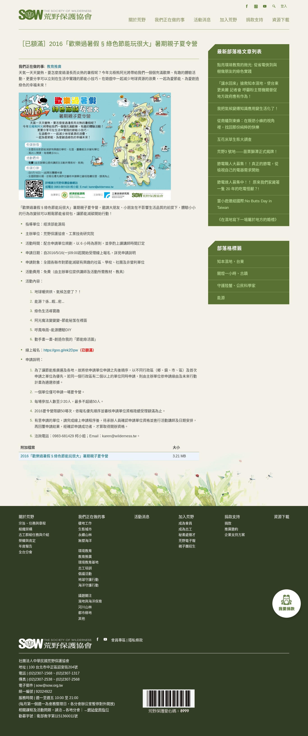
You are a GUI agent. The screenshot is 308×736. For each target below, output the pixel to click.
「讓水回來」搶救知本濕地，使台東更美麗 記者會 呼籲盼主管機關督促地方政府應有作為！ (247, 90)
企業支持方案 (235, 535)
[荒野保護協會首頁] (55, 643)
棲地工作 (85, 523)
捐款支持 (254, 20)
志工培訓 (85, 568)
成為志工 (185, 529)
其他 (81, 618)
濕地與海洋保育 (90, 601)
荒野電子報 (187, 540)
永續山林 (85, 535)
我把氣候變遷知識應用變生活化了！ (247, 109)
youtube (265, 6)
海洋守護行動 (88, 585)
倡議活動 (85, 574)
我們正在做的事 (170, 20)
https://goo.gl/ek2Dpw (61, 350)
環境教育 (85, 551)
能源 (221, 298)
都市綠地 (85, 613)
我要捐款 (287, 604)
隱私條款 (135, 640)
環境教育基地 (88, 562)
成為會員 (185, 523)
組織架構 (25, 529)
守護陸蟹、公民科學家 (236, 286)
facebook (247, 6)
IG (256, 6)
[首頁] (55, 14)
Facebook (97, 639)
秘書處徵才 (187, 535)
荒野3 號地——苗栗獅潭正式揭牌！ (247, 152)
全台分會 (25, 552)
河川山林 (85, 607)
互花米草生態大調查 (234, 139)
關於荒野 (137, 20)
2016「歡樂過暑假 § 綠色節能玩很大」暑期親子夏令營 (64, 456)
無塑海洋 (85, 540)
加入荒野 (228, 20)
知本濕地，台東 (230, 262)
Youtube (105, 639)
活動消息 (202, 20)
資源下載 (280, 20)
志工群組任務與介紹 (34, 535)
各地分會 (73, 710)
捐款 (228, 523)
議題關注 (85, 595)
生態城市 (85, 529)
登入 (284, 6)
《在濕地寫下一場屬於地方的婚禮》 (247, 220)
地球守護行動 (88, 579)
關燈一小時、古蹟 (232, 273)
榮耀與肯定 (27, 540)
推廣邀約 (231, 529)
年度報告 (25, 546)
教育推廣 (54, 66)
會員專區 (118, 640)
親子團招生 (187, 546)
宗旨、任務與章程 (32, 523)
